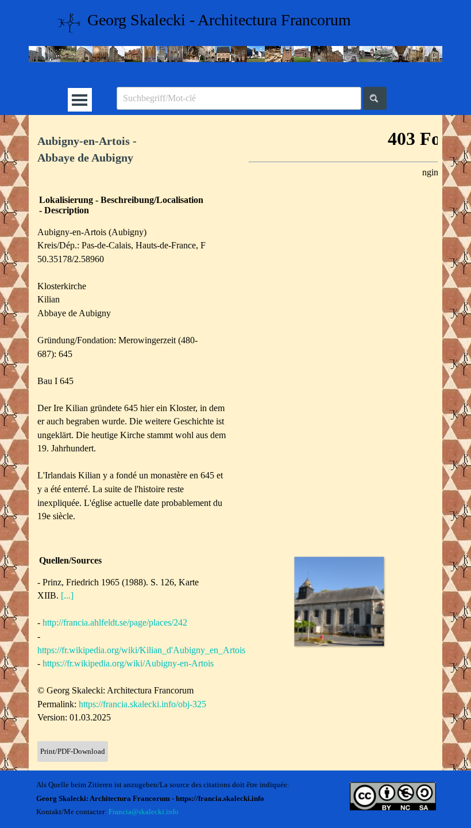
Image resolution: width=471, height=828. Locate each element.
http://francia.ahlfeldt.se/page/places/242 (115, 622)
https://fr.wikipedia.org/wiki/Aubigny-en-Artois (128, 663)
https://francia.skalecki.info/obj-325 (142, 704)
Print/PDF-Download (72, 751)
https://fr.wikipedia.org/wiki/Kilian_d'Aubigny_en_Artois (141, 650)
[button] (338, 601)
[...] (67, 595)
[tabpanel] (132, 150)
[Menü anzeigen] (79, 100)
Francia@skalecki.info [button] (144, 811)
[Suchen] (375, 98)
